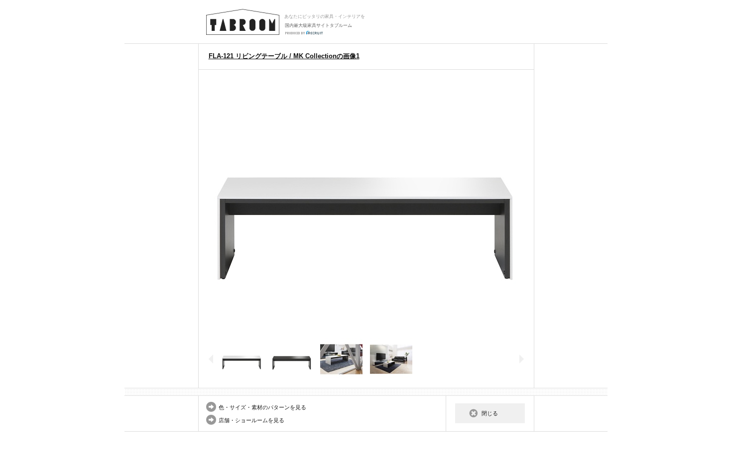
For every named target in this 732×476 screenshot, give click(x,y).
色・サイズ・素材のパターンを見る (262, 407)
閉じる (490, 413)
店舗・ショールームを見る (251, 420)
